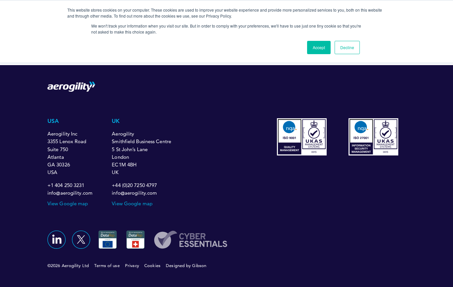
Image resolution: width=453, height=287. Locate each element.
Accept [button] (319, 47)
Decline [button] (347, 47)
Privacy (132, 265)
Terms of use (106, 265)
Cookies (152, 265)
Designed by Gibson (186, 265)
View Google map (67, 203)
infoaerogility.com (70, 193)
